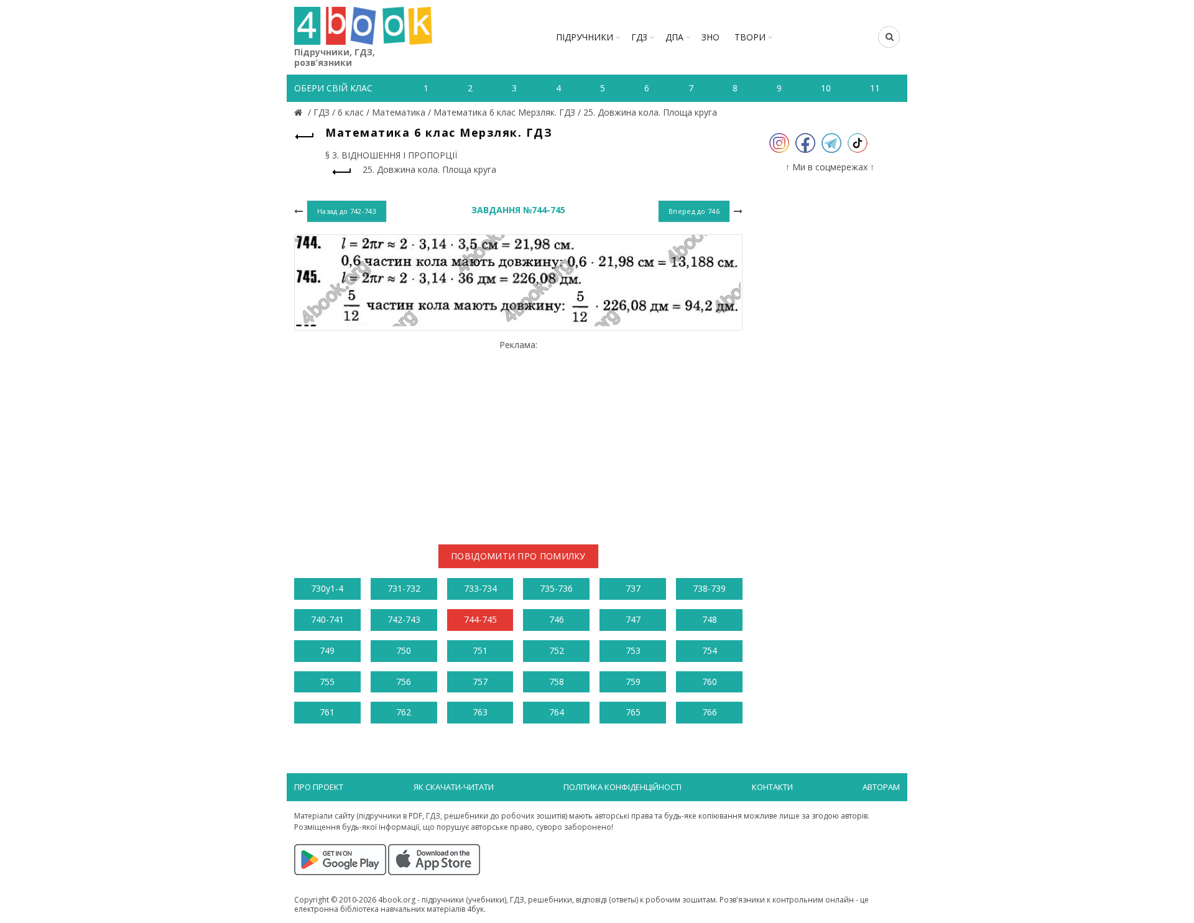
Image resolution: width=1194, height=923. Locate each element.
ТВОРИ (750, 37)
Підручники (584, 37)
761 (327, 712)
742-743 (403, 619)
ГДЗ (639, 37)
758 (556, 681)
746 (556, 619)
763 (480, 712)
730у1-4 (327, 588)
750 (403, 650)
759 (633, 681)
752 (556, 650)
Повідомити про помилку (518, 556)
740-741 (327, 619)
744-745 (480, 619)
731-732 (403, 588)
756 (403, 681)
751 (480, 650)
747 (633, 619)
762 (403, 712)
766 (709, 712)
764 (556, 712)
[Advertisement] (518, 437)
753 (633, 650)
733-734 (480, 588)
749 (327, 650)
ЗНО (710, 37)
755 (327, 681)
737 (633, 588)
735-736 (556, 588)
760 (709, 681)
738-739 (709, 588)
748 (709, 619)
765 (633, 712)
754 (709, 650)
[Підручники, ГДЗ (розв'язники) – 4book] (299, 112)
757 (480, 681)
